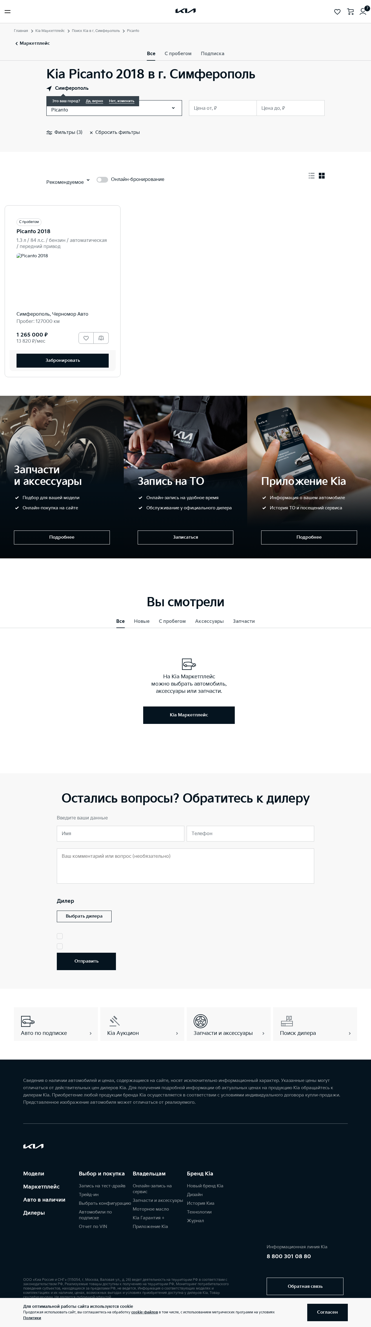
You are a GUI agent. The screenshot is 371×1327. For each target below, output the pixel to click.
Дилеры (34, 1213)
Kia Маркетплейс (50, 31)
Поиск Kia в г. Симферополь (96, 31)
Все (151, 54)
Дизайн (195, 1194)
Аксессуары (209, 621)
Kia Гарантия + (148, 1218)
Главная (21, 31)
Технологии (199, 1212)
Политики (32, 1318)
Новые (142, 621)
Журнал (195, 1221)
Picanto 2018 (33, 232)
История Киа (200, 1203)
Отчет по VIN (93, 1226)
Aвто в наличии (44, 1200)
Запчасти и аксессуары (158, 1200)
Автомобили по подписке (95, 1215)
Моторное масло (151, 1209)
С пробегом (178, 54)
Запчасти (244, 621)
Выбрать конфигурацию (105, 1203)
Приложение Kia (150, 1226)
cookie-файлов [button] (144, 1312)
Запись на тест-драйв (102, 1186)
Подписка (212, 54)
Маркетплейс (41, 1187)
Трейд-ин (89, 1194)
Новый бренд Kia (205, 1186)
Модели (33, 1174)
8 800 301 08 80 (289, 1257)
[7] (362, 11)
